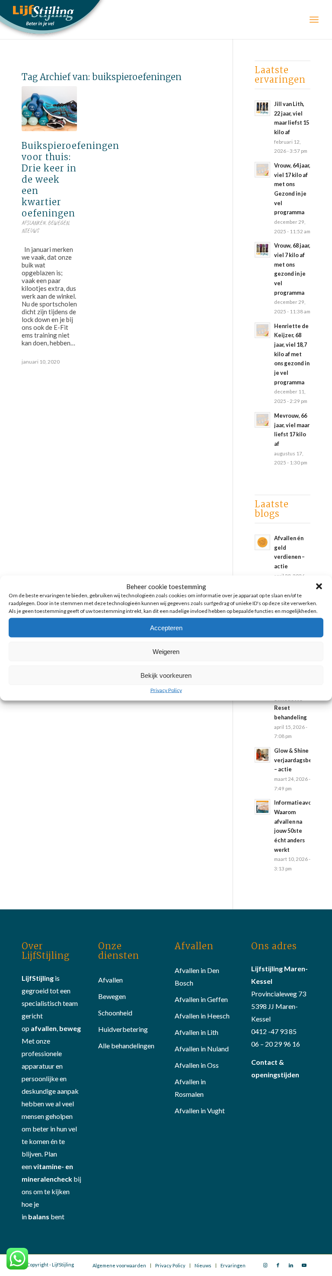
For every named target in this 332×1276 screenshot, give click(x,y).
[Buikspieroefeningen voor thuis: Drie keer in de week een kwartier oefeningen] (49, 108)
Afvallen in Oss (197, 1065)
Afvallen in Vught (200, 1110)
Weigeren (166, 651)
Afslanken (33, 222)
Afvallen (110, 980)
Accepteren (166, 627)
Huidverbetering (123, 1029)
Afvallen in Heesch (202, 1016)
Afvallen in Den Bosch (197, 976)
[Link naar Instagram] (265, 1265)
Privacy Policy (166, 690)
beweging (74, 1028)
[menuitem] (119, 1265)
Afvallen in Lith (196, 1032)
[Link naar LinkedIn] (290, 1265)
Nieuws (30, 230)
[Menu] (314, 19)
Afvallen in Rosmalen (190, 1087)
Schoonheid (115, 1013)
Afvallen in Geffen (201, 999)
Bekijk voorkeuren (166, 675)
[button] (319, 586)
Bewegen (58, 222)
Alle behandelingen (126, 1045)
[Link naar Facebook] (277, 1265)
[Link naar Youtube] (303, 1265)
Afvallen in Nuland (202, 1048)
